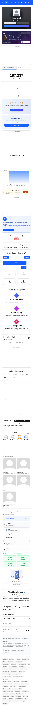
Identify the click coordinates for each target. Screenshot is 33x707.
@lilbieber (4, 666)
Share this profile (18, 125)
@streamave (5, 693)
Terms (4, 631)
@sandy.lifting (24, 669)
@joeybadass (10, 698)
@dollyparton (5, 703)
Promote (17, 26)
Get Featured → (9, 230)
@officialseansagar (6, 674)
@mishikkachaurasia (13, 666)
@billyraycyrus (16, 701)
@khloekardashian (22, 664)
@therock (4, 661)
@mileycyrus (23, 701)
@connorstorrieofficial (14, 669)
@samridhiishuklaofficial (18, 676)
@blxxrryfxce (17, 691)
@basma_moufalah (16, 674)
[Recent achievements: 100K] (28, 563)
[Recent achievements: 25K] (28, 557)
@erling (4, 698)
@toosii (12, 696)
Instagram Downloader (15, 631)
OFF (16, 238)
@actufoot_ (12, 693)
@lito (3, 701)
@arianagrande (19, 661)
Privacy (8, 631)
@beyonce (13, 664)
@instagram (5, 659)
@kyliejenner (11, 661)
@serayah (8, 701)
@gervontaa (18, 696)
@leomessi (18, 659)
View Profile (11, 23)
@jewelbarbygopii (20, 693)
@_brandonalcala (25, 691)
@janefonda (25, 696)
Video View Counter (25, 67)
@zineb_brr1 (5, 669)
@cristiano (11, 659)
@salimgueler (14, 671)
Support (25, 192)
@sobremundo (5, 696)
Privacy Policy (6, 652)
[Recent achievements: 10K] (15, 557)
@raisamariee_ (22, 666)
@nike (28, 664)
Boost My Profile (17, 110)
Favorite (24, 23)
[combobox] (11, 382)
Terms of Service (20, 650)
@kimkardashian (6, 664)
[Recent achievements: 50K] (15, 563)
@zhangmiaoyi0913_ (6, 676)
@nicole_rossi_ (22, 671)
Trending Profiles (6, 650)
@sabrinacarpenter (19, 698)
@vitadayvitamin (5, 671)
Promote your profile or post (22, 420)
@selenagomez (25, 659)
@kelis (26, 698)
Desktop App (13, 650)
